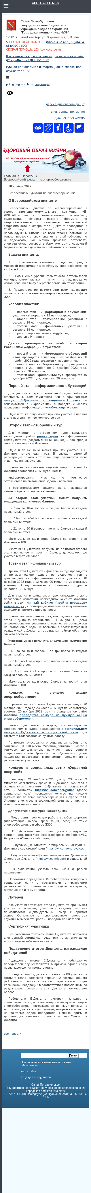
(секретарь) (42, 84)
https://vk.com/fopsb (51, 858)
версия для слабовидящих (65, 104)
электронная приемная (68, 111)
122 (27, 71)
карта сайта (28, 1071)
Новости (28, 176)
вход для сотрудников (36, 1077)
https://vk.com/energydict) (65, 848)
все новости (12, 1033)
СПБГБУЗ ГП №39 (45, 3)
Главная (10, 176)
